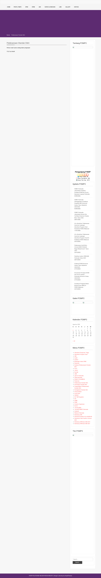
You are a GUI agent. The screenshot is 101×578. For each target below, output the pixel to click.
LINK (60, 7)
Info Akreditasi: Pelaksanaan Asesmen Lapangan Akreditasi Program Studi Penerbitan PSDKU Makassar (81, 226)
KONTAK (76, 7)
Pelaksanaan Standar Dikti (18, 43)
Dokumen (76, 363)
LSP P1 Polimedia (78, 375)
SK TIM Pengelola (79, 397)
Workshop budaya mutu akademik (83, 416)
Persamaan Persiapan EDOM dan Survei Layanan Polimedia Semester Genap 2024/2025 (81, 275)
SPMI (26, 7)
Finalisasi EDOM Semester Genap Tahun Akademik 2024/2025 (81, 265)
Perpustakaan (78, 391)
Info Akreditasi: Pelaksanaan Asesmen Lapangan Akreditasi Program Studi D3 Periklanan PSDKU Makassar (81, 237)
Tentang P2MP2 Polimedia (81, 409)
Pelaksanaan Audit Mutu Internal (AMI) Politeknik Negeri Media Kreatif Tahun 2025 (81, 248)
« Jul (74, 341)
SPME (33, 7)
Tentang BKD (77, 407)
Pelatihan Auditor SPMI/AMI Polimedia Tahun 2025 (81, 257)
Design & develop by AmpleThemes (63, 575)
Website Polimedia (79, 413)
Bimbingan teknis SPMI (80, 361)
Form (75, 368)
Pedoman (76, 381)
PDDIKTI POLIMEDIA (79, 379)
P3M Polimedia (78, 377)
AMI (40, 7)
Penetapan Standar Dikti (80, 384)
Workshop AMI (78, 414)
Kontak (76, 372)
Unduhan (76, 411)
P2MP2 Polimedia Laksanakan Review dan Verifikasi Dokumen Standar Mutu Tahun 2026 (81, 215)
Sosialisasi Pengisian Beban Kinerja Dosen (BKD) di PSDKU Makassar (81, 285)
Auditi (75, 358)
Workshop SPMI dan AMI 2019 (82, 422)
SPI (75, 398)
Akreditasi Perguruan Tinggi (81, 352)
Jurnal (76, 370)
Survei (76, 406)
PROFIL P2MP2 (17, 7)
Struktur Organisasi (79, 404)
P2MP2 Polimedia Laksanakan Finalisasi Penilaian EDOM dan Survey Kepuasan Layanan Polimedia (82, 191)
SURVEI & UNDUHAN (50, 7)
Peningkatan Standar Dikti (81, 390)
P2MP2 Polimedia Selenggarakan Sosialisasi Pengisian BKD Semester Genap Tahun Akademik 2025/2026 (81, 203)
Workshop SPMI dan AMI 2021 (82, 423)
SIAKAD (76, 395)
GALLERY (67, 7)
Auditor (76, 359)
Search (77, 562)
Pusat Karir (77, 393)
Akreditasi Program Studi (80, 354)
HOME (8, 7)
